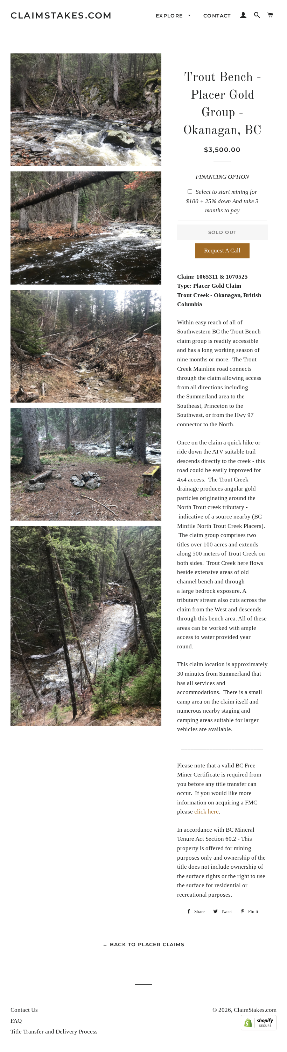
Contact (217, 16)
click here (206, 811)
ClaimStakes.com (61, 15)
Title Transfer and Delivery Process (54, 1031)
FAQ (16, 1020)
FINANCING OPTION (222, 177)
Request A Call (222, 250)
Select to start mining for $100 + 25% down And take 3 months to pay (222, 201)
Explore (170, 16)
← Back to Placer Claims (143, 944)
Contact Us (24, 1010)
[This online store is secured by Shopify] (258, 1028)
